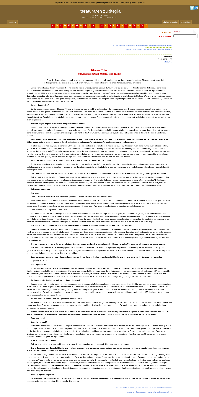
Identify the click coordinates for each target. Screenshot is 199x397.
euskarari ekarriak (84, 3)
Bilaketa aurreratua (170, 22)
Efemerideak (185, 22)
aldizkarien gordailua (111, 3)
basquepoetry (124, 3)
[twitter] (192, 10)
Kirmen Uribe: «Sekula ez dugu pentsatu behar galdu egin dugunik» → (149, 49)
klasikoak (74, 3)
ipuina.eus (133, 3)
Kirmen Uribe (165, 36)
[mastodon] (196, 10)
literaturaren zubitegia (100, 11)
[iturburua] (168, 62)
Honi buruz (12, 22)
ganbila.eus (141, 3)
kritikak (93, 3)
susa (55, 3)
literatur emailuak (63, 3)
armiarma (100, 3)
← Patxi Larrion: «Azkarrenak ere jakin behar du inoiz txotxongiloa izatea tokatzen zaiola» (142, 45)
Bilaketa (177, 31)
